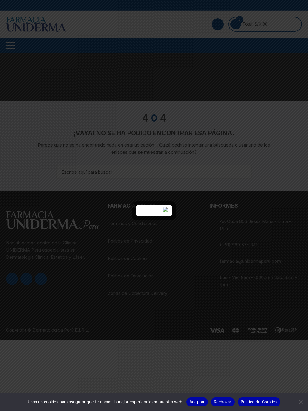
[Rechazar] (300, 402)
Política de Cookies (259, 401)
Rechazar (223, 401)
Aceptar (197, 401)
